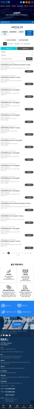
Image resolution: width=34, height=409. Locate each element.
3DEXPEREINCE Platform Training (10, 128)
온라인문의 (17, 324)
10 (30, 253)
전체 (5, 44)
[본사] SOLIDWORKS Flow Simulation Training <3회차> (12, 219)
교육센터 (14, 6)
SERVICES (8, 6)
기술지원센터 (20, 6)
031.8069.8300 (10, 389)
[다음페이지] (16, 255)
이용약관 (13, 386)
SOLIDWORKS (12, 331)
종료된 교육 (25, 48)
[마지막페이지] (19, 255)
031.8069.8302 (10, 392)
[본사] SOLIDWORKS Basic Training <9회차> (10, 194)
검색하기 (29, 59)
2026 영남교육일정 (23, 40)
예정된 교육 (8, 48)
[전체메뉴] (32, 2)
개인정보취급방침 (4, 386)
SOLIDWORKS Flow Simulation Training (12, 216)
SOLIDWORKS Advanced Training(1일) (11, 140)
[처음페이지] (3, 253)
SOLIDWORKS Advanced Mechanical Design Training (15, 65)
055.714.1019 (9, 395)
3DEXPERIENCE (5, 331)
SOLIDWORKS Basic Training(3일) (10, 90)
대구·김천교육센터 (25, 44)
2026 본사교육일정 (11, 40)
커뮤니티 (26, 6)
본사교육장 (10, 44)
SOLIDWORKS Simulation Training (10, 77)
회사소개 (31, 6)
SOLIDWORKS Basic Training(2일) (10, 115)
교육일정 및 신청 (5, 33)
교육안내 (21, 32)
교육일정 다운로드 (29, 33)
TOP (32, 402)
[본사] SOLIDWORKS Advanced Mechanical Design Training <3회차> (15, 206)
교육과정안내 (13, 32)
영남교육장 (17, 44)
